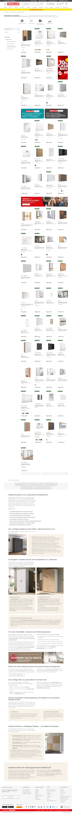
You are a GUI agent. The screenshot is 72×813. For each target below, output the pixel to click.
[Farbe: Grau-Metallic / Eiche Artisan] (38, 52)
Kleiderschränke (9, 67)
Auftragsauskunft (54, 0)
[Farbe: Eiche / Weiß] (58, 203)
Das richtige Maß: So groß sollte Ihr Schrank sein (19, 550)
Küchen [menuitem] (11, 7)
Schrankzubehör (10, 76)
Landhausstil (14, 779)
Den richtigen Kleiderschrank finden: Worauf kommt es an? (21, 542)
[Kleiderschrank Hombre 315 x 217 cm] (63, 455)
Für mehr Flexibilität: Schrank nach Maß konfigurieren (20, 546)
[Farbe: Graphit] (47, 109)
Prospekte (35, 0)
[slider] (6, 36)
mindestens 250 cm (30, 720)
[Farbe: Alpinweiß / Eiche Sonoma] (36, 52)
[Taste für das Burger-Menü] (4, 4)
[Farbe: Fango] (26, 443)
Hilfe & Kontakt (43, 0)
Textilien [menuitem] (28, 7)
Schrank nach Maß (13, 669)
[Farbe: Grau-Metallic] (35, 177)
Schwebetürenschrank (43, 630)
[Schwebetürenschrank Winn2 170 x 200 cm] (40, 398)
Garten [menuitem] (16, 7)
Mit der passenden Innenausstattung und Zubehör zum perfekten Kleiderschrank (25, 552)
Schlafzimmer (7, 64)
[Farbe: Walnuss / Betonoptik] (61, 203)
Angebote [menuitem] (57, 7)
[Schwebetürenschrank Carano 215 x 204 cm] (63, 398)
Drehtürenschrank (14, 630)
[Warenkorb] (66, 4)
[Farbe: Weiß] (21, 52)
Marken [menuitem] (51, 7)
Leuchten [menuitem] (22, 7)
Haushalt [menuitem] (35, 7)
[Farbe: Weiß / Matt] (21, 109)
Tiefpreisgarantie (56, 801)
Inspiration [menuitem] (65, 7)
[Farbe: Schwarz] (27, 443)
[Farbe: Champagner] (24, 443)
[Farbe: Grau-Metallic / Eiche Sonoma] (40, 52)
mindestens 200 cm (55, 713)
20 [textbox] (5, 34)
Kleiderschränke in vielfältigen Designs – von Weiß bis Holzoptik (22, 554)
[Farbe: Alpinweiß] (47, 80)
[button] (19, 55)
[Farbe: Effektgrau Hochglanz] (21, 272)
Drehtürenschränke (10, 71)
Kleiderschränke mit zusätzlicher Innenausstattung (31, 651)
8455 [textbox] (17, 34)
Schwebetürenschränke (11, 69)
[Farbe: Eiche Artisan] (47, 52)
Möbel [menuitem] (5, 7)
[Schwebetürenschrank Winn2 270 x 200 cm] (51, 398)
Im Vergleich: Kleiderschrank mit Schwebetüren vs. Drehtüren (22, 544)
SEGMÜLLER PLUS (64, 0)
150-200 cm (27, 718)
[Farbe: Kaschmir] (21, 331)
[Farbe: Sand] (23, 52)
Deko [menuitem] (46, 7)
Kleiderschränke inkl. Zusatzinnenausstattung (11, 74)
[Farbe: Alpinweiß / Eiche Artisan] (35, 52)
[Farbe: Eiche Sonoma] (35, 412)
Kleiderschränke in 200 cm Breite (43, 719)
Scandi (38, 778)
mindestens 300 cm (19, 724)
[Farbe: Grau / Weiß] (36, 149)
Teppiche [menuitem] (41, 7)
